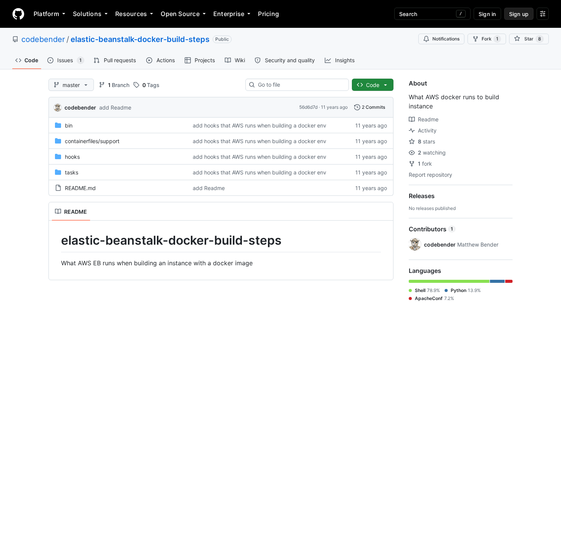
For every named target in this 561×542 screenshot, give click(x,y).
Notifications (445, 39)
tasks (71, 172)
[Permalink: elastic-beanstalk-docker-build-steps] (55, 240)
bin (69, 125)
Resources (131, 14)
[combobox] (300, 84)
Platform (46, 14)
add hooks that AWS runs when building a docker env (259, 125)
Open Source (180, 14)
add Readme (115, 107)
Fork (490, 39)
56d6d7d (308, 107)
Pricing (268, 14)
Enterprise (228, 14)
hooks (72, 156)
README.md (80, 188)
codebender (43, 39)
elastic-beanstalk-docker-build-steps (140, 39)
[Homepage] (18, 14)
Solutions (87, 14)
